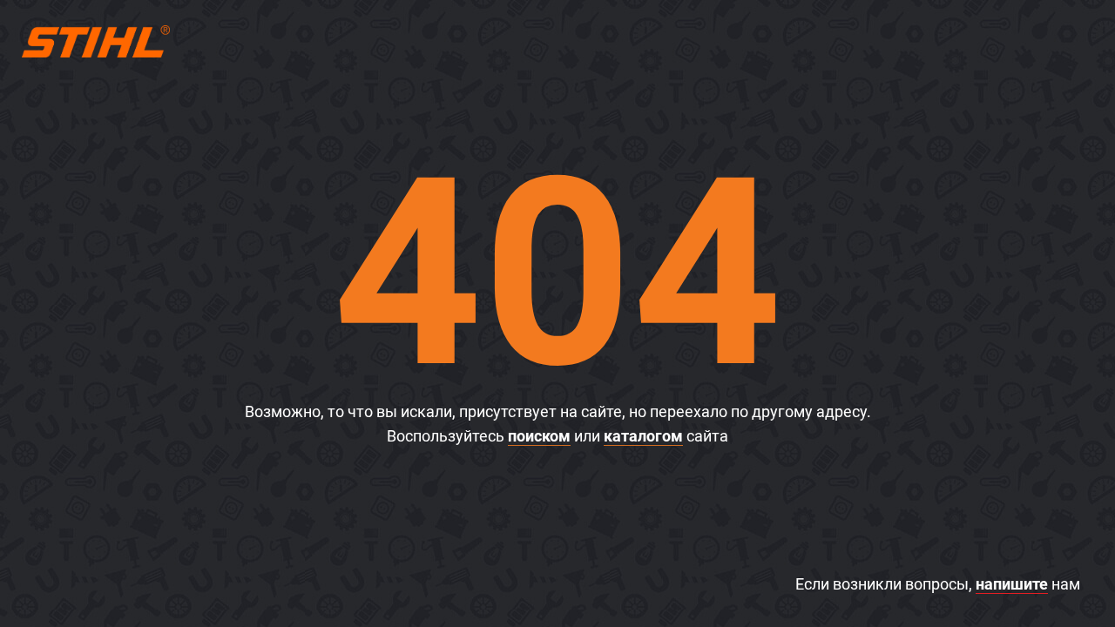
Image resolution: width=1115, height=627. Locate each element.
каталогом (643, 436)
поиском (539, 436)
